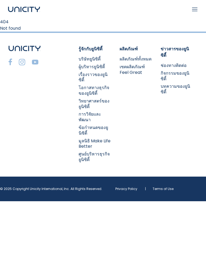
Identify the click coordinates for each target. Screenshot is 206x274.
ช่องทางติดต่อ (174, 65)
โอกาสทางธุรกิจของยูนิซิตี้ (94, 90)
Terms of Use (163, 189)
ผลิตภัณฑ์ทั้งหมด (136, 59)
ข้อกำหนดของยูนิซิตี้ (93, 130)
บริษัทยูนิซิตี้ (90, 59)
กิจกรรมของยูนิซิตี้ (175, 76)
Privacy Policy (126, 189)
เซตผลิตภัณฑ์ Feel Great (132, 69)
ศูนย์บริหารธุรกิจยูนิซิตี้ (94, 157)
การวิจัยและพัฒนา (90, 117)
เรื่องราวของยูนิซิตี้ (93, 77)
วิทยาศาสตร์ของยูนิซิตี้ (94, 104)
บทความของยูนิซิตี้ (175, 89)
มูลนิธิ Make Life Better (95, 144)
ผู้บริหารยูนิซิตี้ (92, 67)
